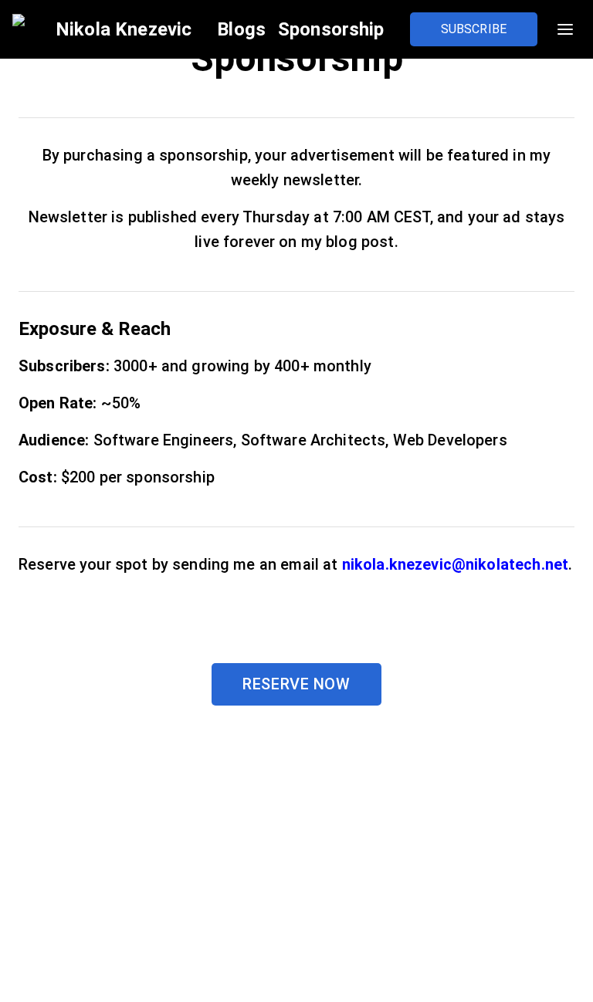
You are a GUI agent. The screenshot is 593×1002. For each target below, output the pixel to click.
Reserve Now (296, 684)
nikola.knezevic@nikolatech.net (455, 564)
